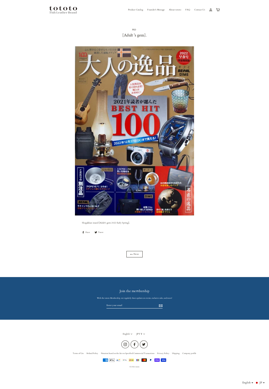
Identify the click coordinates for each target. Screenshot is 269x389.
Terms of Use (78, 353)
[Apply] (160, 305)
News (136, 254)
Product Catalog (135, 9)
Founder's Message (156, 9)
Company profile (189, 353)
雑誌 (134, 29)
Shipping (175, 353)
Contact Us (199, 9)
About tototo (175, 9)
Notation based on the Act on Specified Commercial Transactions (127, 353)
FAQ (187, 9)
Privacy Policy (163, 353)
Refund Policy (92, 353)
